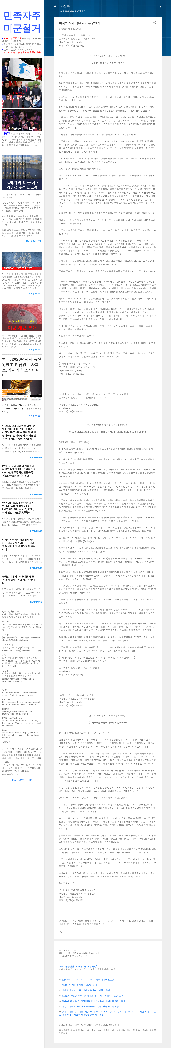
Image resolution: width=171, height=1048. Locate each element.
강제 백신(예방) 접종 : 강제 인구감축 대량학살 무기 (86, 990)
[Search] (160, 7)
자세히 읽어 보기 (34, 415)
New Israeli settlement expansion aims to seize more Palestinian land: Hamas (21, 703)
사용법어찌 (7, 644)
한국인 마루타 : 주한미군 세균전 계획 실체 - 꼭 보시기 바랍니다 (18, 579)
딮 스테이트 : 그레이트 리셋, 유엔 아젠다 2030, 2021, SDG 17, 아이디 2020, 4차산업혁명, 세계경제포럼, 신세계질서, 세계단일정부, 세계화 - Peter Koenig (19, 432)
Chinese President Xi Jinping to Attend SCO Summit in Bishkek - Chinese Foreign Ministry (21, 735)
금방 (4, 655)
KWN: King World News (13, 718)
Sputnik (5, 730)
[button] (154, 23)
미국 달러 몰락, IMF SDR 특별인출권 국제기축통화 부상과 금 (90, 1006)
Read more (36, 457)
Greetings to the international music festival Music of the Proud (18, 712)
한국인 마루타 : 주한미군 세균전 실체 (79, 985)
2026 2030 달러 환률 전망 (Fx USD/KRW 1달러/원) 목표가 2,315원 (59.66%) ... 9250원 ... (22, 627)
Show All (7, 742)
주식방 (5, 621)
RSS (14, 780)
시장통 (65, 6)
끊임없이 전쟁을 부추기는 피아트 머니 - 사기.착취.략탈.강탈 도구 (92, 995)
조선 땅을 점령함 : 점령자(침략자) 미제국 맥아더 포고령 (88, 979)
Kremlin (5, 709)
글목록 (22, 780)
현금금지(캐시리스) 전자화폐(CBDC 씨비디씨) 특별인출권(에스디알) (94, 1001)
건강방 (5, 670)
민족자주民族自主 (10, 611)
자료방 (5, 634)
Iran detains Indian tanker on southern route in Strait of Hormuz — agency (19, 694)
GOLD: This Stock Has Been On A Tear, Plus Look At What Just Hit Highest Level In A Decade (21, 723)
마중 (30, 780)
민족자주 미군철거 (22, 22)
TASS (4, 690)
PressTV (6, 699)
